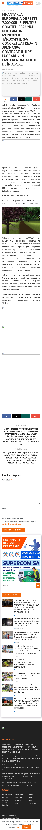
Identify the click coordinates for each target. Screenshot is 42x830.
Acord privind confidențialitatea (13, 518)
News (17, 803)
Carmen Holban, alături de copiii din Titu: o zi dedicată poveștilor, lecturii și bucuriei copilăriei (27, 675)
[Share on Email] (36, 99)
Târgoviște (11, 10)
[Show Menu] (3, 3)
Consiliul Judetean (5, 801)
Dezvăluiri (5, 805)
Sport (31, 800)
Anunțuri (5, 797)
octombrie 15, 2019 (8, 69)
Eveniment (19, 794)
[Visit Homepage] (20, 3)
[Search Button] (38, 585)
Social (31, 797)
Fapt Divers (19, 797)
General (18, 800)
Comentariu (7, 480)
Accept (26, 827)
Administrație (7, 794)
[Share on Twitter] (21, 99)
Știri (3, 816)
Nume (4, 508)
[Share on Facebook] (13, 99)
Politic (31, 794)
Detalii (18, 827)
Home (4, 10)
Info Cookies (12, 816)
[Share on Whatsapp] (28, 99)
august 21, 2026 (19, 615)
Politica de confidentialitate (11, 524)
